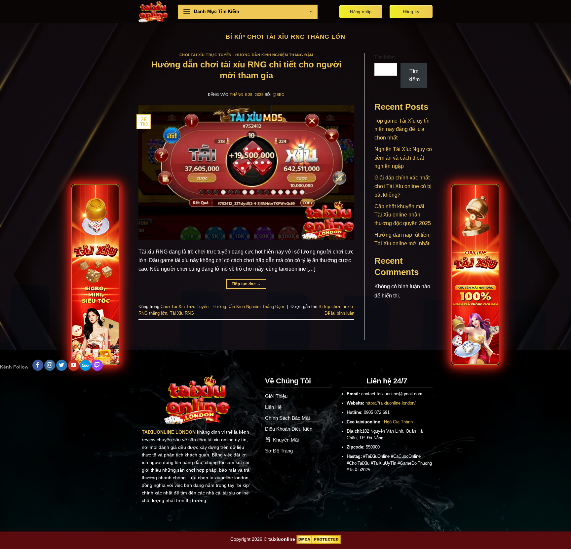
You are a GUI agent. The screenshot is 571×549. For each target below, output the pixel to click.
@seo (279, 95)
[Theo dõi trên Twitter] (61, 365)
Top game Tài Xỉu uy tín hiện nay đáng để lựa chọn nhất (402, 129)
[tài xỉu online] (153, 12)
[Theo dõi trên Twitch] (97, 365)
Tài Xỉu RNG (182, 313)
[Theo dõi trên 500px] (85, 365)
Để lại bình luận (339, 313)
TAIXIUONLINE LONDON (169, 432)
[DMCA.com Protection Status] (318, 539)
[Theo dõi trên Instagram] (49, 365)
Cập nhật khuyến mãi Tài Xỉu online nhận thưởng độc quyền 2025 (402, 215)
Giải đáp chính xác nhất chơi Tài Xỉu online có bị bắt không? (403, 186)
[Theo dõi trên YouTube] (73, 365)
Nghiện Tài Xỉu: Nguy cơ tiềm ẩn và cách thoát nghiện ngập (403, 157)
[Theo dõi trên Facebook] (37, 365)
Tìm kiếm (384, 56)
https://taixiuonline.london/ (390, 403)
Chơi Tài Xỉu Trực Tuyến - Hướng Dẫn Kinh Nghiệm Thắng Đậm (246, 55)
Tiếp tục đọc (246, 284)
